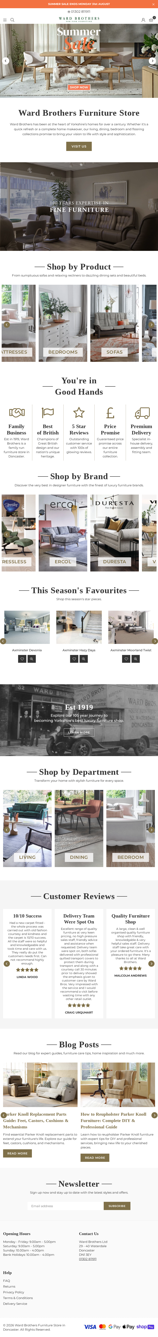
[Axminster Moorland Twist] (131, 627)
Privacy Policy (13, 1292)
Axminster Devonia (27, 650)
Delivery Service (15, 1304)
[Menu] (5, 20)
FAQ (6, 1281)
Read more (17, 1153)
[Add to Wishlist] (22, 659)
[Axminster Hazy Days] (79, 627)
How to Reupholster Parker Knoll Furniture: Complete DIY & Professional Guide (113, 1120)
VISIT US (79, 146)
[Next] (152, 60)
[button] (151, 19)
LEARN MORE (79, 732)
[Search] (12, 20)
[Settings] (143, 19)
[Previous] (5, 60)
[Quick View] (32, 659)
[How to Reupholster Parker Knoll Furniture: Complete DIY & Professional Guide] (118, 1085)
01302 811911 (80, 12)
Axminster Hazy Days (79, 650)
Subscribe (117, 1206)
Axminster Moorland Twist (130, 650)
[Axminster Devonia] (27, 627)
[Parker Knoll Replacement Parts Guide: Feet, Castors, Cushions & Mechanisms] (40, 1085)
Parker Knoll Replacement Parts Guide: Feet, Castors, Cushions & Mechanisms (36, 1120)
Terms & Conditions (18, 1298)
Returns (9, 1286)
